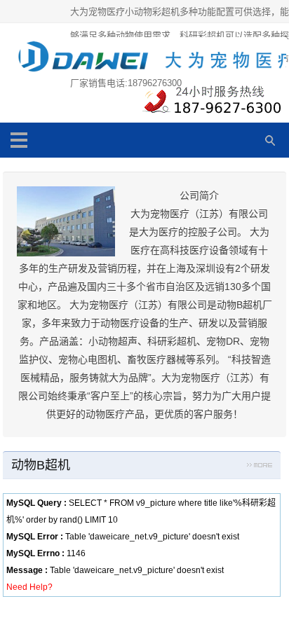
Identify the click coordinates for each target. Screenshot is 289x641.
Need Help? (29, 587)
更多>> (259, 467)
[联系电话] (209, 103)
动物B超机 (40, 465)
